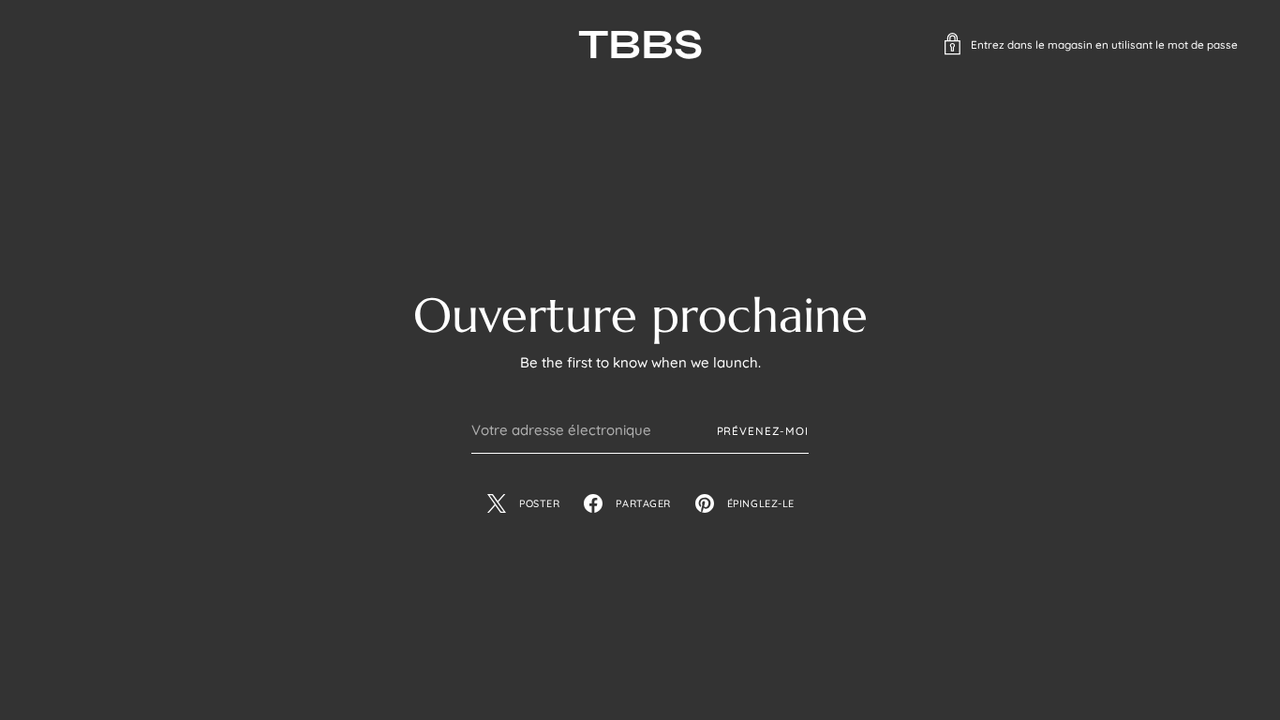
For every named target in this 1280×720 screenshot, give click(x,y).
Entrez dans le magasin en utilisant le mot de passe (1104, 45)
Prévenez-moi (763, 431)
